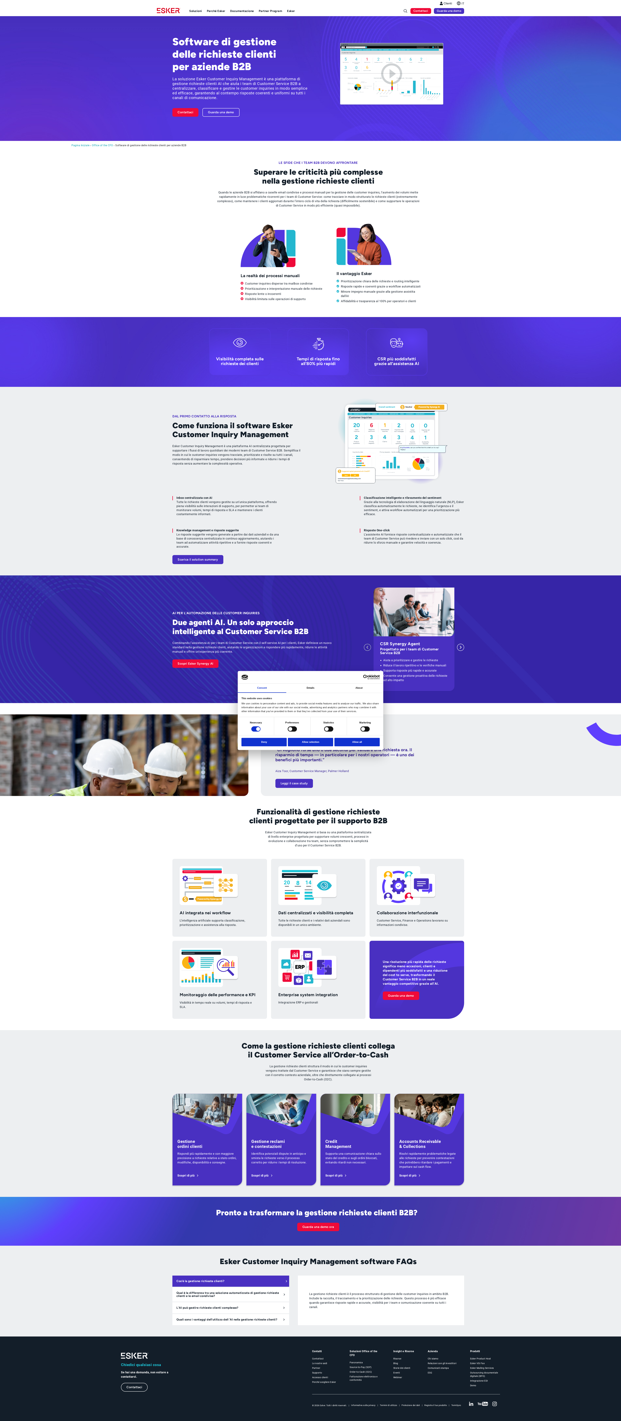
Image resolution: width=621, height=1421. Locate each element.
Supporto (317, 1372)
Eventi (396, 1372)
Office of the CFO (102, 145)
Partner (316, 1368)
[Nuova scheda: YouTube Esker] (482, 1404)
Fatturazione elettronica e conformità (363, 1378)
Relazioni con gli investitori (442, 1363)
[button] (460, 4)
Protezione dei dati (411, 1405)
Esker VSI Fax (477, 1363)
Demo (473, 1385)
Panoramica (356, 1362)
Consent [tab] (262, 687)
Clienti (448, 3)
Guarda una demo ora (318, 1227)
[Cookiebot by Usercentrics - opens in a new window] (365, 677)
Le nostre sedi (319, 1363)
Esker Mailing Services (482, 1368)
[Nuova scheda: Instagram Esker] (495, 1404)
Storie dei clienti (401, 1368)
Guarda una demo (449, 11)
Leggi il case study (294, 783)
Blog (395, 1363)
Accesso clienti (320, 1377)
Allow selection (310, 742)
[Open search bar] (405, 11)
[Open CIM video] (392, 74)
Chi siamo (433, 1358)
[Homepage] (168, 12)
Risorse (397, 1358)
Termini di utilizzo (388, 1405)
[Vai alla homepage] (134, 1355)
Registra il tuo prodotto (435, 1405)
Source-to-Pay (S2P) (361, 1367)
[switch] (292, 729)
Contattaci (420, 11)
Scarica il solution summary (198, 559)
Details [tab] (311, 687)
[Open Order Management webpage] (207, 1139)
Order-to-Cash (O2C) (361, 1372)
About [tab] (359, 687)
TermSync (456, 1405)
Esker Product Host (480, 1358)
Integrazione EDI (479, 1380)
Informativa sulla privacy (363, 1405)
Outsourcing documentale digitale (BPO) (484, 1374)
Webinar (397, 1377)
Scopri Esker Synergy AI (195, 663)
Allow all (357, 742)
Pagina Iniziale (80, 145)
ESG (430, 1372)
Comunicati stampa (438, 1368)
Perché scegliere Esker (324, 1382)
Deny (264, 742)
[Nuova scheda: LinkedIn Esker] (471, 1404)
